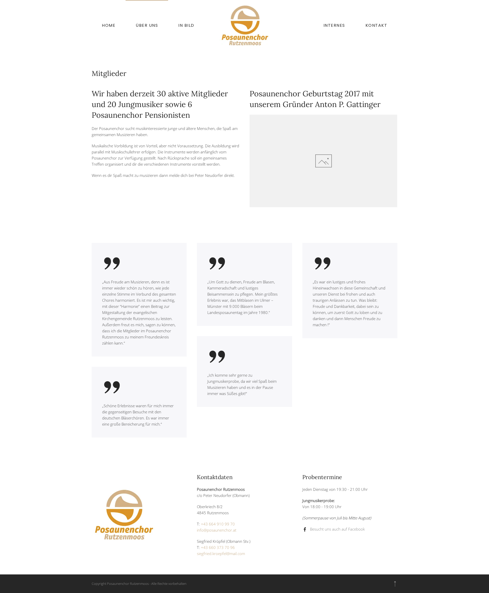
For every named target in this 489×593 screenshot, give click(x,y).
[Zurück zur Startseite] (244, 25)
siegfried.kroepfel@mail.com (221, 553)
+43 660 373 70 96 (218, 547)
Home (108, 25)
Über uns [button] (147, 25)
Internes (334, 25)
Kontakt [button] (376, 25)
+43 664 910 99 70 (218, 523)
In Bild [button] (186, 25)
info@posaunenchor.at (216, 530)
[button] (395, 584)
